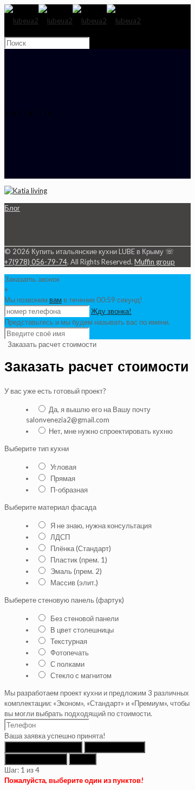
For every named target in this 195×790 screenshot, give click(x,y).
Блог (12, 208)
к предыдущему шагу (43, 747)
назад (82, 759)
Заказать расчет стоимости (51, 344)
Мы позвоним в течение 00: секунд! (73, 299)
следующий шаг (114, 747)
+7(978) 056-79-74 (35, 261)
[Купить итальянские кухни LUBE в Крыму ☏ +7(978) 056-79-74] (72, 20)
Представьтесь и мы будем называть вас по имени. (87, 322)
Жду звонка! (111, 311)
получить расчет (36, 759)
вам (55, 299)
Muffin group (154, 261)
